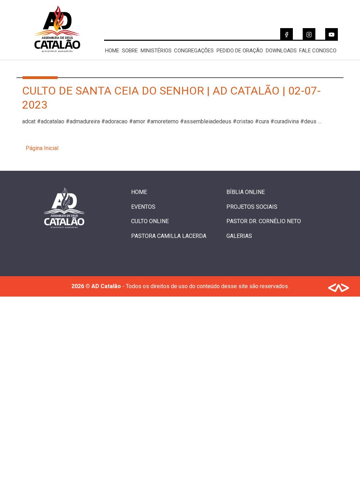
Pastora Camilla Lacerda (168, 236)
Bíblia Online (245, 192)
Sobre (130, 50)
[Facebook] (286, 34)
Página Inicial (42, 148)
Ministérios (156, 50)
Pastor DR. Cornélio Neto (263, 221)
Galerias (239, 236)
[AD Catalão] (57, 55)
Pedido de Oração (240, 50)
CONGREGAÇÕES (194, 50)
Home (112, 50)
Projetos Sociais (251, 206)
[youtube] (331, 34)
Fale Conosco (317, 50)
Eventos (143, 206)
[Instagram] (309, 34)
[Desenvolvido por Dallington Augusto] (338, 289)
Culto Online (150, 221)
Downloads (281, 50)
